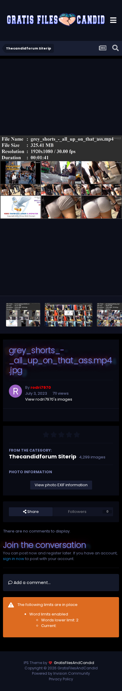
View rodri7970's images (48, 399)
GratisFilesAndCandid (74, 662)
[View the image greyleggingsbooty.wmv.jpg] (69, 315)
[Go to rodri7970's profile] (15, 391)
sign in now (13, 559)
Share (32, 511)
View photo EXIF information (61, 485)
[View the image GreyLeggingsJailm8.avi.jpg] (23, 315)
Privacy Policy (61, 679)
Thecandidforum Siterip (42, 456)
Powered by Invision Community (61, 673)
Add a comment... (31, 583)
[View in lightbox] (61, 177)
